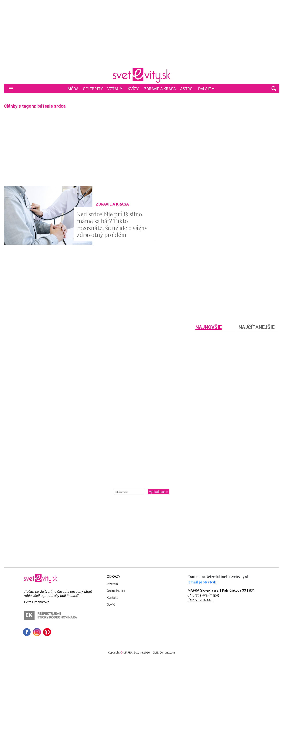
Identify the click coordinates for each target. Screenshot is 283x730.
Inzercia (112, 583)
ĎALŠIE (204, 88)
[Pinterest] (47, 632)
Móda (73, 88)
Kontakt (112, 597)
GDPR (111, 604)
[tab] (214, 328)
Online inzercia (117, 590)
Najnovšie (208, 327)
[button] (273, 88)
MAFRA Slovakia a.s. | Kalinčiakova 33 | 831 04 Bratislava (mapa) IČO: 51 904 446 (221, 595)
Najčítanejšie (257, 327)
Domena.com (167, 652)
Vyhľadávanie (158, 492)
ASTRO (186, 88)
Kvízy (133, 88)
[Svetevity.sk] (141, 75)
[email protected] (201, 582)
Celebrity (93, 88)
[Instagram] (37, 632)
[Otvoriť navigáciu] (10, 88)
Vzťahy (114, 88)
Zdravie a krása (160, 88)
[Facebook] (27, 632)
